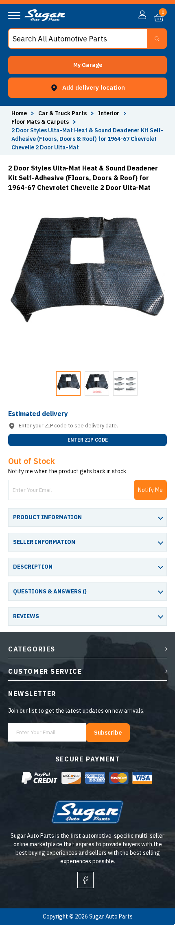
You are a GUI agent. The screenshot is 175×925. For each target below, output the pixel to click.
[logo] (44, 19)
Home (19, 113)
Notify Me (150, 490)
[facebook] (85, 880)
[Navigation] (14, 15)
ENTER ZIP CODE (88, 440)
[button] (87, 65)
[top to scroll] (151, 885)
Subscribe (108, 732)
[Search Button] (157, 38)
